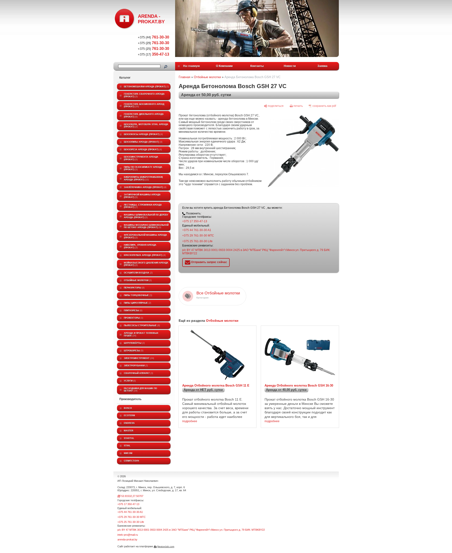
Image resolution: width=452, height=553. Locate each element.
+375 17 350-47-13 (194, 221)
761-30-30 (153, 37)
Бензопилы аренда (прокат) (143, 142)
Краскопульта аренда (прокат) (144, 255)
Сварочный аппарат (138, 373)
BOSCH (128, 408)
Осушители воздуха (138, 273)
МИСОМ (128, 453)
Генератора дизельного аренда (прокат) (144, 115)
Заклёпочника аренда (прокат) (145, 187)
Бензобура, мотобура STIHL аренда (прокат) (146, 125)
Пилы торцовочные (137, 295)
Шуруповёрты (134, 343)
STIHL (127, 445)
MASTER (128, 431)
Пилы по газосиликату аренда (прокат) (143, 168)
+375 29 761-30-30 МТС (198, 235)
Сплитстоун (131, 461)
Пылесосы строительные (141, 325)
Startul (129, 438)
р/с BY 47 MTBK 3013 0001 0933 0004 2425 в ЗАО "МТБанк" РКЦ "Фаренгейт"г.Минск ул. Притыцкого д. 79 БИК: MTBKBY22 (256, 251)
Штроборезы (133, 351)
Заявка (322, 66)
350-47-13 (153, 54)
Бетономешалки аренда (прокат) (146, 86)
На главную (191, 66)
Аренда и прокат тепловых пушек (141, 334)
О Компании (224, 66)
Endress (129, 423)
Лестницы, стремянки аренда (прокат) (143, 206)
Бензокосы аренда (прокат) (143, 134)
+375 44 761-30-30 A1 (196, 230)
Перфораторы (134, 288)
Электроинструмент (138, 358)
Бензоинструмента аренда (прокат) (141, 158)
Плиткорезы (133, 310)
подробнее (189, 421)
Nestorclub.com (165, 546)
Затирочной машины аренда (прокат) (142, 196)
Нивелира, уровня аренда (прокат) (140, 246)
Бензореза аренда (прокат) (142, 149)
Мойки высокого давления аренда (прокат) (146, 264)
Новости (290, 66)
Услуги (129, 381)
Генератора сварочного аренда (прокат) (144, 95)
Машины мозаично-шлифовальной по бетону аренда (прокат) (146, 226)
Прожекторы (133, 318)
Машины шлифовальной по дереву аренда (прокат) (146, 216)
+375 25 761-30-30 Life (197, 241)
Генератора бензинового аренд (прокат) (144, 105)
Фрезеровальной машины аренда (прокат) (145, 236)
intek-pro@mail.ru (127, 534)
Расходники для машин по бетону (140, 389)
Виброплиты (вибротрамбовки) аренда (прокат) (143, 178)
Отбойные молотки (137, 280)
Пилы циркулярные (137, 303)
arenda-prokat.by (127, 539)
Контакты (257, 66)
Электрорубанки (135, 365)
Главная (184, 77)
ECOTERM (129, 415)
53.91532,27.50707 (132, 496)
